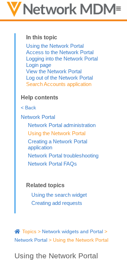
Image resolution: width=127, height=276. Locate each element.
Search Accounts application (58, 84)
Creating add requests (56, 203)
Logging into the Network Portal (62, 59)
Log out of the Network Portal (59, 78)
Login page (38, 65)
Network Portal (38, 117)
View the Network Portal (53, 71)
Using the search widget (59, 195)
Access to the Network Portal (59, 52)
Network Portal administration (62, 125)
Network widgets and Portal (72, 231)
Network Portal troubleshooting (63, 156)
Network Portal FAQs (52, 164)
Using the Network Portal (55, 46)
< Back (28, 107)
